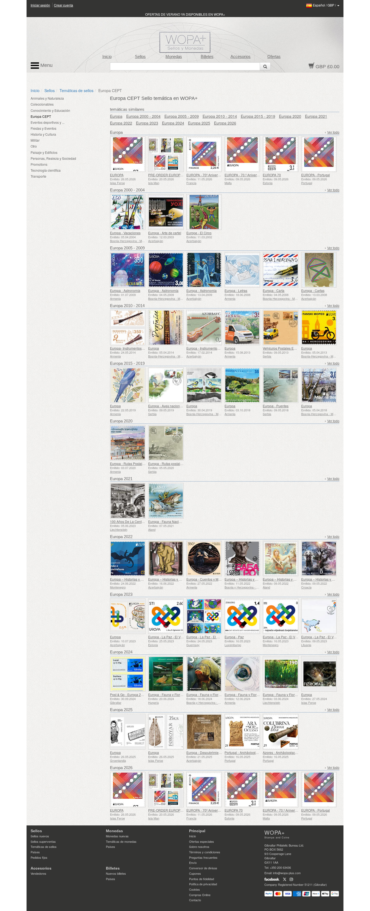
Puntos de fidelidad (201, 879)
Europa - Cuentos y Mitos (204, 579)
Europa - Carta (273, 290)
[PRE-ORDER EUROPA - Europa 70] (166, 154)
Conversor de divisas (203, 868)
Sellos (140, 56)
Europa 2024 (173, 123)
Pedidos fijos (39, 857)
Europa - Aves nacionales (167, 406)
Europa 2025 (199, 123)
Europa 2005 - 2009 (181, 116)
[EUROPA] (127, 154)
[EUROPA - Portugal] (319, 154)
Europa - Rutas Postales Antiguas (135, 463)
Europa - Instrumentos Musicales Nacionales (219, 348)
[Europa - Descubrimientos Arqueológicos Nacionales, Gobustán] (204, 731)
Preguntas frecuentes (203, 857)
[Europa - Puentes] (280, 385)
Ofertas (274, 56)
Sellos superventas (43, 841)
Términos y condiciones (204, 852)
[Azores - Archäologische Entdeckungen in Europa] (280, 731)
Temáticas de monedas (121, 841)
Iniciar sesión (40, 5)
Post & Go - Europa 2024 (128, 694)
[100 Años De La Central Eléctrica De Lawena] (127, 500)
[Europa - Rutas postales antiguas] (166, 443)
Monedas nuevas (117, 836)
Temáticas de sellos (76, 90)
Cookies (194, 889)
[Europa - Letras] (242, 270)
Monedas (173, 56)
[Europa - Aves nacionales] (166, 385)
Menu (46, 65)
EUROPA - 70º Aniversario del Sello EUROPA (219, 175)
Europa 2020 (290, 116)
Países (35, 852)
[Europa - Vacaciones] (127, 212)
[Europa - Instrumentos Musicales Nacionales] (204, 327)
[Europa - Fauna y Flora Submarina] (166, 674)
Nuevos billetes (116, 873)
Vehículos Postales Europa (282, 348)
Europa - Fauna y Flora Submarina (173, 694)
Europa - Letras (236, 290)
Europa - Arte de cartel (164, 232)
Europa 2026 (225, 123)
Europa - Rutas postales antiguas (172, 463)
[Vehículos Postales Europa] (280, 327)
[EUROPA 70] (280, 154)
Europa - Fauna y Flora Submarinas (212, 694)
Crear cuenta (63, 5)
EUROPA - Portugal (315, 175)
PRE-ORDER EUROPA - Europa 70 (174, 175)
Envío (193, 862)
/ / (325, 5)
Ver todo (333, 132)
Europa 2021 (316, 116)
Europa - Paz (234, 637)
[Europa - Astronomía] (127, 270)
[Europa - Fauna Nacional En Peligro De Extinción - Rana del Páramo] (166, 500)
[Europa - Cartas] (319, 270)
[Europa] (166, 327)
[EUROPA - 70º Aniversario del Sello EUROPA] (204, 154)
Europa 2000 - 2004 (143, 116)
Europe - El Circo (199, 232)
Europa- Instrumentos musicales (133, 348)
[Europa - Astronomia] (204, 270)
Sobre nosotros (199, 846)
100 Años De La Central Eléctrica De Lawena (143, 521)
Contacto (195, 900)
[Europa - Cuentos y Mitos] (204, 558)
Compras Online (199, 895)
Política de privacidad (203, 884)
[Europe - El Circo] (204, 212)
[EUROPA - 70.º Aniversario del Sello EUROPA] (242, 154)
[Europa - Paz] (242, 616)
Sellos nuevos (40, 836)
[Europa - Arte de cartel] (166, 212)
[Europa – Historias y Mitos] (127, 558)
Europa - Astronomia (201, 290)
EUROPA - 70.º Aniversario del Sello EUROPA (258, 175)
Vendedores (38, 873)
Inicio (107, 56)
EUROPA (117, 175)
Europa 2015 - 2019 (258, 116)
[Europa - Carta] (280, 270)
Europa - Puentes (275, 406)
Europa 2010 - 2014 (220, 116)
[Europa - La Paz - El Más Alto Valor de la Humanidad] (204, 616)
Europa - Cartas (312, 290)
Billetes (207, 56)
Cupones (195, 873)
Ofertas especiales (201, 841)
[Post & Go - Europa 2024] (127, 674)
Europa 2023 (147, 123)
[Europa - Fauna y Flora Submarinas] (204, 674)
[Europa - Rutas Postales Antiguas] (127, 443)
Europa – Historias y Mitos (129, 579)
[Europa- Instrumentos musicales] (127, 327)
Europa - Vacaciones (125, 232)
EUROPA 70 (272, 175)
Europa (116, 116)
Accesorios (241, 56)
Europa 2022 (121, 123)
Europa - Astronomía (125, 290)
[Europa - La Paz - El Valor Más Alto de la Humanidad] (166, 616)
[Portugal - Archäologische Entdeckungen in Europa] (242, 731)
